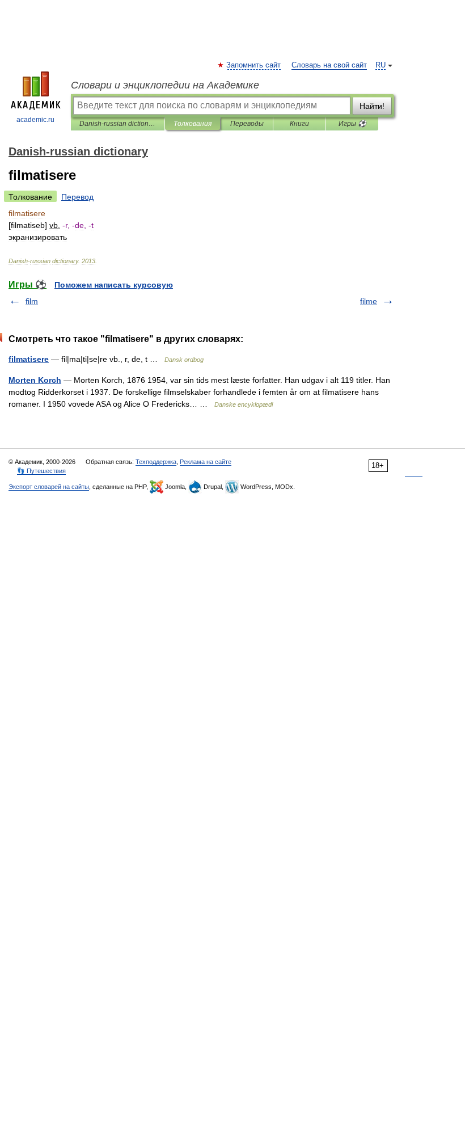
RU (380, 65)
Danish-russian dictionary (117, 124)
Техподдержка (156, 461)
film (32, 301)
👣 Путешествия (41, 470)
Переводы (247, 124)
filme (368, 301)
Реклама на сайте (205, 461)
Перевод (77, 196)
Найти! (372, 106)
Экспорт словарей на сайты (49, 486)
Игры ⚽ (352, 124)
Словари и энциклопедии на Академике (165, 85)
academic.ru (35, 120)
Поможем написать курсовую (113, 284)
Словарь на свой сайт (329, 65)
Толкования (193, 124)
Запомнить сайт (254, 65)
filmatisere (29, 359)
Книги (299, 124)
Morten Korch (35, 380)
